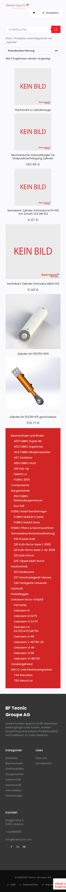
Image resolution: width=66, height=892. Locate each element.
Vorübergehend (21, 664)
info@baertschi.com (19, 839)
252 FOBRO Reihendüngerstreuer (28, 498)
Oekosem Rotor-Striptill (27, 599)
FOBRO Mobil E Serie (27, 522)
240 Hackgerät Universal (30, 583)
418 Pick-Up (21, 468)
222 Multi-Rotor (24, 555)
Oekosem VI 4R (24, 647)
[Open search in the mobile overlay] (33, 29)
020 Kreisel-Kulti (24, 539)
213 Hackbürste (24, 572)
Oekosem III (21, 610)
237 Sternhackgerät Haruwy (32, 577)
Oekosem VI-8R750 (27, 658)
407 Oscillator (23, 457)
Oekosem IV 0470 (26, 621)
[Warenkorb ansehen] (34, 13)
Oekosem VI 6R (24, 653)
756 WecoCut (23, 680)
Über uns (41, 758)
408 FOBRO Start (25, 463)
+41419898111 (13, 832)
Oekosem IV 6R (24, 636)
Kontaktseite (44, 763)
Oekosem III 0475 (25, 616)
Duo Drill (19, 506)
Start (9, 38)
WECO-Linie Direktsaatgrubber (31, 669)
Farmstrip (20, 605)
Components (20, 485)
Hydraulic (17, 588)
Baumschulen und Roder (27, 435)
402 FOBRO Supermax (28, 446)
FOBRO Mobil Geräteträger (29, 511)
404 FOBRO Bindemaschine (32, 452)
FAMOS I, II (20, 474)
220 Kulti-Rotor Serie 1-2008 (32, 544)
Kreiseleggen (20, 594)
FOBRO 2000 (22, 480)
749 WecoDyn (23, 675)
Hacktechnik (19, 566)
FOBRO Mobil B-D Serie (29, 517)
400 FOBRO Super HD (28, 441)
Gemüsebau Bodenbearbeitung (33, 533)
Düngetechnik (20, 491)
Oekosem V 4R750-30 (29, 642)
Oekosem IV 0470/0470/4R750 (26, 629)
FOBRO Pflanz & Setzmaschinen (32, 528)
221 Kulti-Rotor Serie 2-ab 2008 (34, 550)
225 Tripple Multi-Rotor (29, 561)
